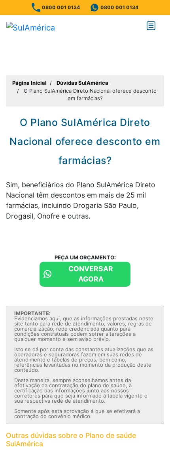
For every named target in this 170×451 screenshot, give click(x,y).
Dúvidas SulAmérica (82, 83)
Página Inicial (29, 83)
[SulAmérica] (30, 27)
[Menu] (153, 27)
